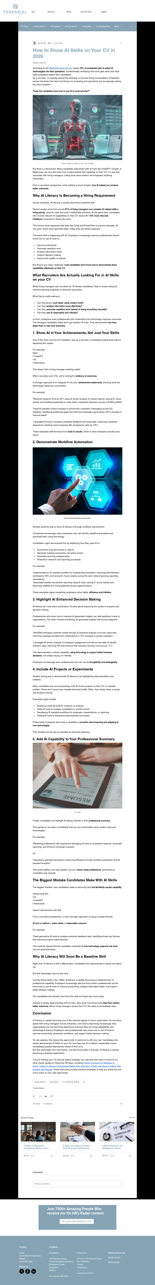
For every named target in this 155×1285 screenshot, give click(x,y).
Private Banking (103, 26)
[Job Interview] (38, 1132)
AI (84, 1082)
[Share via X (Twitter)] (40, 1096)
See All (131, 1117)
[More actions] (120, 43)
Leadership (86, 26)
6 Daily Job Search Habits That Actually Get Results (76, 1147)
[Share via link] (51, 1096)
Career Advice (39, 26)
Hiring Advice (71, 26)
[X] (21, 1271)
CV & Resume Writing (71, 1082)
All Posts (24, 26)
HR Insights (55, 26)
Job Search (54, 1082)
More (117, 26)
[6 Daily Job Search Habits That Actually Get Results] (77, 1132)
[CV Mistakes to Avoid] (116, 1132)
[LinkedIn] (33, 1271)
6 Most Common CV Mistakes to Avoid (112, 1147)
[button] (131, 26)
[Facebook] (27, 1271)
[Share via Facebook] (34, 1096)
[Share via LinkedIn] (46, 1096)
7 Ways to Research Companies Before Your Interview (36, 1147)
